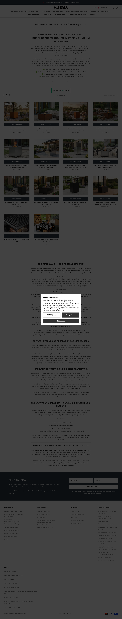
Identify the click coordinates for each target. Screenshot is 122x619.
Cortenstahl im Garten (105, 538)
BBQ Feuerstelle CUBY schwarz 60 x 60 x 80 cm (76, 203)
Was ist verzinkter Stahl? (106, 561)
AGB (111, 491)
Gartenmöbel (47, 14)
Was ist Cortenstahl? (104, 557)
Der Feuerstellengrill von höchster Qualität (64, 81)
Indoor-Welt (74, 517)
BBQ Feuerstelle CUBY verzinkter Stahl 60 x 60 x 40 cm (105, 166)
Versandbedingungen (11, 527)
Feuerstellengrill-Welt (77, 514)
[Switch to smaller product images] (6, 95)
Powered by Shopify (20, 613)
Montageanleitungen (10, 536)
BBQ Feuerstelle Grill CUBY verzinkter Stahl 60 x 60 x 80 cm (75, 166)
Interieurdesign (60, 14)
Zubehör (92, 14)
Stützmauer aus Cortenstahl (101, 12)
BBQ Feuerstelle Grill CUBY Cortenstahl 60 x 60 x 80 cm (76, 129)
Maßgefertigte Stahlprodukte (76, 12)
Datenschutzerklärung (57, 310)
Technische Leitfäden (77, 520)
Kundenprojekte (75, 523)
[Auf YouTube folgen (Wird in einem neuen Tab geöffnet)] (19, 607)
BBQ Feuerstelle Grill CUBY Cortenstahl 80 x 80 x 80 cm (17, 129)
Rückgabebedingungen (11, 530)
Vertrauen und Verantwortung (107, 535)
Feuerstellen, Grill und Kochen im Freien (25, 12)
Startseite (48, 81)
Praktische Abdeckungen (77, 14)
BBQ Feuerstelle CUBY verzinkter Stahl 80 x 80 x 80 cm (17, 166)
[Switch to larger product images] (3, 95)
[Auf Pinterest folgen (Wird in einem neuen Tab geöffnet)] (14, 607)
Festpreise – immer (43, 514)
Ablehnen (61, 321)
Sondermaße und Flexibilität (107, 532)
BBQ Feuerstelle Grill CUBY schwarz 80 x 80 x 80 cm (17, 203)
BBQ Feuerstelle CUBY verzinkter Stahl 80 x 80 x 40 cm (46, 166)
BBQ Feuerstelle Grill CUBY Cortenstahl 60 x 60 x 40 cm (105, 129)
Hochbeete (46, 12)
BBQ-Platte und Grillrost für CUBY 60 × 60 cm (46, 240)
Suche (6, 539)
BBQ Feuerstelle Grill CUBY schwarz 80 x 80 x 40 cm (46, 203)
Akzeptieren (70, 315)
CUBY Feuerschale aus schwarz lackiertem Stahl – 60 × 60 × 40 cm (105, 203)
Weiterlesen (17, 124)
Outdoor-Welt (74, 511)
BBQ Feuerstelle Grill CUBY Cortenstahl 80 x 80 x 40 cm (46, 129)
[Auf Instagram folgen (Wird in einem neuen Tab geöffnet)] (10, 607)
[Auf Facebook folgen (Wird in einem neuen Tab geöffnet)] (5, 607)
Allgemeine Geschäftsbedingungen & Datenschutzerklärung (12, 522)
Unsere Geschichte (43, 511)
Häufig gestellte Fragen (11, 533)
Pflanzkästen (58, 12)
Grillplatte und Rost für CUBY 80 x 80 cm (16, 240)
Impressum (41, 517)
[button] (104, 7)
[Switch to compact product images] (9, 95)
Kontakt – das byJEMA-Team (13, 511)
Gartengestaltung (33, 14)
